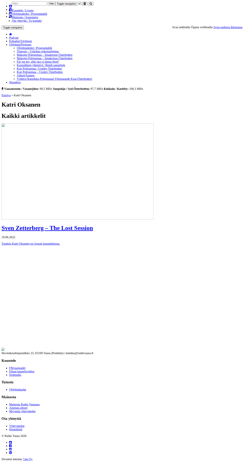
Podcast (13, 37)
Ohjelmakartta (17, 389)
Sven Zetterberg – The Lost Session (47, 227)
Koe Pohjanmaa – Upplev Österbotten (40, 72)
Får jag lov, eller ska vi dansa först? (38, 61)
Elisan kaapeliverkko (21, 371)
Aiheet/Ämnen (26, 75)
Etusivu (6, 95)
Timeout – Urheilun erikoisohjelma (38, 51)
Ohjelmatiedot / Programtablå (29, 13)
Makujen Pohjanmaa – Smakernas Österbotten (44, 54)
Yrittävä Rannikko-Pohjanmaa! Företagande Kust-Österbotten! (54, 78)
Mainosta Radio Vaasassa (24, 404)
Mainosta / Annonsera (25, 17)
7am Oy (28, 459)
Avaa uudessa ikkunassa (227, 27)
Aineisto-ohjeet (18, 407)
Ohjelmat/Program (20, 44)
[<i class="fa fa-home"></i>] (10, 34)
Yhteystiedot (16, 426)
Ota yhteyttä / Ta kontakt (27, 20)
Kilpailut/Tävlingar (20, 41)
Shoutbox (15, 82)
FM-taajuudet (17, 368)
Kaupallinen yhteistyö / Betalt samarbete (41, 65)
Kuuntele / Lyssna (23, 10)
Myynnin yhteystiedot (22, 411)
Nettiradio (15, 374)
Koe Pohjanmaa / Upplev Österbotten (39, 68)
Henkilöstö (15, 429)
